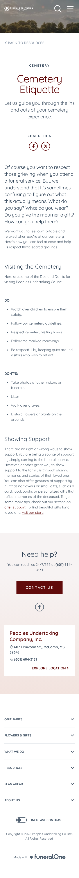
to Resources (26, 43)
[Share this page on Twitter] (45, 146)
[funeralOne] (50, 856)
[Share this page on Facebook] (33, 146)
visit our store (32, 512)
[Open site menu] (70, 8)
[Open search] (58, 8)
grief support (14, 507)
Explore (49, 668)
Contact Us (39, 587)
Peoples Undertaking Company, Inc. (34, 636)
